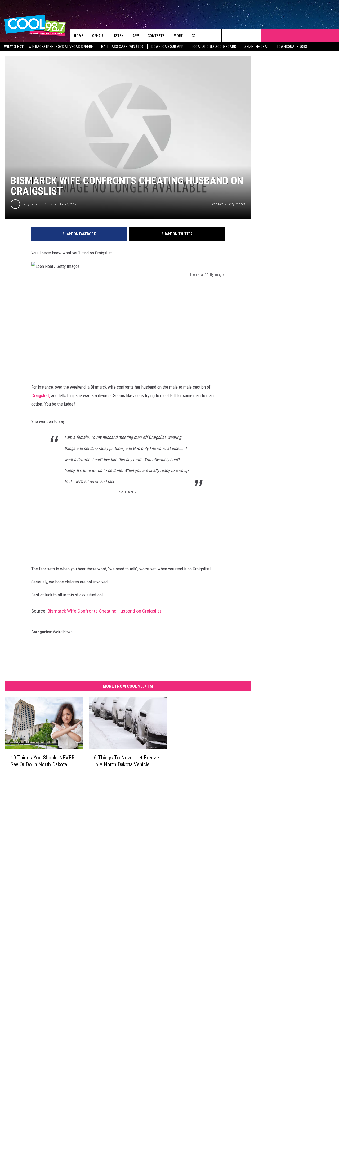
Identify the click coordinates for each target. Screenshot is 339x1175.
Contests (156, 36)
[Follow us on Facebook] (228, 35)
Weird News (63, 632)
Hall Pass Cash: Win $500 (122, 46)
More (178, 36)
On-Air (98, 36)
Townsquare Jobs (292, 46)
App (135, 36)
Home (78, 36)
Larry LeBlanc (31, 204)
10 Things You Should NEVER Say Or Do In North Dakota (43, 761)
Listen (118, 36)
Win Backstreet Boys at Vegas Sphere (61, 46)
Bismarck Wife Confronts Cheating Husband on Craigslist (104, 611)
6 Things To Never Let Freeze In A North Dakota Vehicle (126, 761)
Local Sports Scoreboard (214, 46)
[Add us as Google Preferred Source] (214, 35)
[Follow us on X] (241, 35)
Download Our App (167, 46)
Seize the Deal (256, 46)
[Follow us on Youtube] (254, 35)
